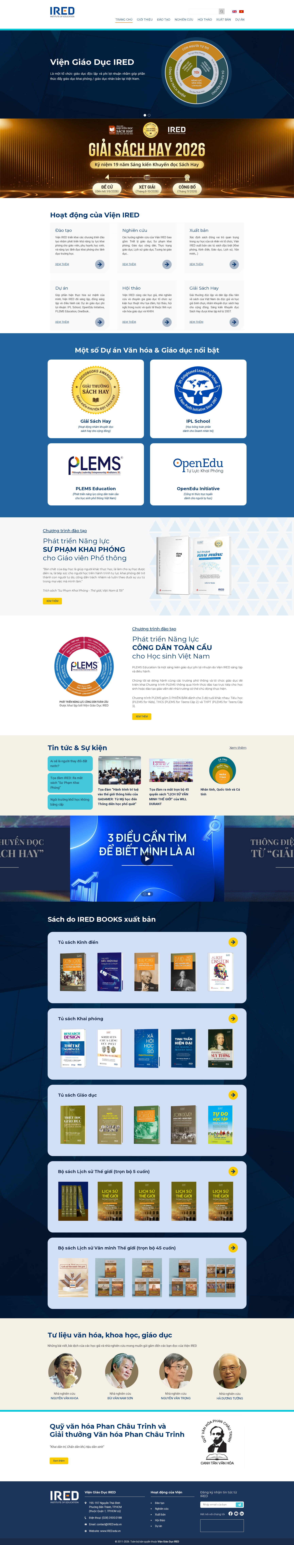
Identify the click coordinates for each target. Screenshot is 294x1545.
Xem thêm (62, 264)
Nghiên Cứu (184, 19)
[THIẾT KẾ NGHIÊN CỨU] (73, 1048)
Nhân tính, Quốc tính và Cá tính (220, 792)
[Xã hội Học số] (147, 1048)
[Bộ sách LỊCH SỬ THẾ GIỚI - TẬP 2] (110, 1201)
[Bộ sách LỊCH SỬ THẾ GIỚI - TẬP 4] (184, 1201)
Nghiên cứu (134, 230)
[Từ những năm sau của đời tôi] (221, 972)
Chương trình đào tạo (65, 530)
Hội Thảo (205, 19)
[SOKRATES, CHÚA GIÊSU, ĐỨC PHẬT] (110, 1048)
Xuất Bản (223, 19)
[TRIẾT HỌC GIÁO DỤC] (73, 1124)
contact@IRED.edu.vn (109, 1524)
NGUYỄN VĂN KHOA (64, 1398)
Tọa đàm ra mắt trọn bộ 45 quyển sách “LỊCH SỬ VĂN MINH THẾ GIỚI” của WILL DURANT (169, 797)
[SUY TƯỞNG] (221, 1048)
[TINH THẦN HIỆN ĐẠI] (184, 1048)
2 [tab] (149, 115)
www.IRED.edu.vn (110, 1531)
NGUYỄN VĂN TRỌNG (176, 1398)
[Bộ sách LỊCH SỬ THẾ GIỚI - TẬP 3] (147, 1201)
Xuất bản (199, 230)
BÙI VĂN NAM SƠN (120, 1398)
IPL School (198, 421)
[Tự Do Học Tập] (221, 1124)
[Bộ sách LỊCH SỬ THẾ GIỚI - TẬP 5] (221, 1201)
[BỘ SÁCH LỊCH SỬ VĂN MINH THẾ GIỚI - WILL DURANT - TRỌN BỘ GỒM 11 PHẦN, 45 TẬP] (73, 1277)
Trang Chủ (124, 19)
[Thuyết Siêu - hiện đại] (110, 972)
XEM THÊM (52, 601)
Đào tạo (63, 230)
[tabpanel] (147, 74)
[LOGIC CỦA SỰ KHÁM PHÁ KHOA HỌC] (147, 972)
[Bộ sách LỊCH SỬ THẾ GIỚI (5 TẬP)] (73, 1201)
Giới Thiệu (145, 19)
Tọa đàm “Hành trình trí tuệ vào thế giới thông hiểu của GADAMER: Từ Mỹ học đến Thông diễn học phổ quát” (118, 797)
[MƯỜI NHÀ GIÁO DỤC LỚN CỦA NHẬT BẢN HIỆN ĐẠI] (110, 1124)
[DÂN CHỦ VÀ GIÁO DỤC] (184, 1124)
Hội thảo (131, 288)
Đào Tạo (163, 19)
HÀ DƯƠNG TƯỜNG (230, 1398)
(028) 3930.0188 (112, 1517)
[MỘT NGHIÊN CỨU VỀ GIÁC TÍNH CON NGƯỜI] (184, 972)
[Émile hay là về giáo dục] (147, 1124)
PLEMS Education (96, 488)
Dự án (61, 288)
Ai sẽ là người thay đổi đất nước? (68, 763)
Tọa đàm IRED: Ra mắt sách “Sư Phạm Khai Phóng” (66, 783)
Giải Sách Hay (204, 288)
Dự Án (239, 19)
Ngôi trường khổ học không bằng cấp (69, 802)
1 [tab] (145, 115)
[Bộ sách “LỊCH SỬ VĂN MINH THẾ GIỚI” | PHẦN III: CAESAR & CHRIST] (184, 1277)
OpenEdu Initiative (198, 488)
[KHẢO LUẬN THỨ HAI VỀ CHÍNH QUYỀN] (73, 972)
